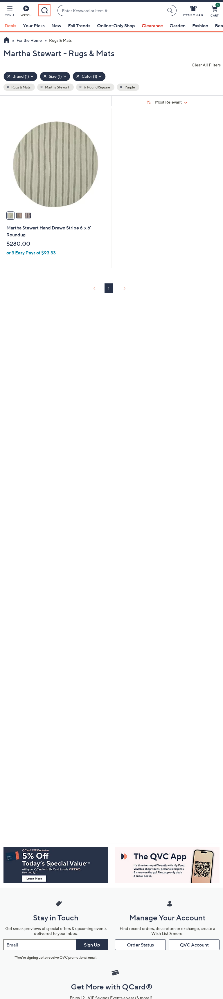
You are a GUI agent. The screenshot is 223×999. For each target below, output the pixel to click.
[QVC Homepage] (6, 40)
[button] (9, 12)
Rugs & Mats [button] (20, 87)
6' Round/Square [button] (96, 87)
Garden (178, 25)
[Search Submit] (170, 10)
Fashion (200, 25)
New (56, 25)
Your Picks (34, 25)
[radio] (10, 215)
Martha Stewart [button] (56, 87)
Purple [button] (129, 87)
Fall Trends (79, 25)
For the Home (29, 40)
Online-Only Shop (116, 25)
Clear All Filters (206, 64)
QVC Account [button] (194, 945)
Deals (10, 25)
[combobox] (111, 10)
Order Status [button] (140, 945)
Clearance (152, 25)
